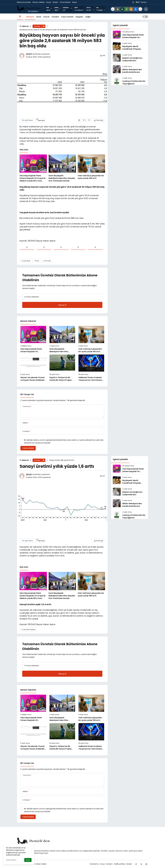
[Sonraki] (140, 9)
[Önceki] (112, 9)
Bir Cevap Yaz (27, 394)
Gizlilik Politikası (11, 860)
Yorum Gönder (28, 448)
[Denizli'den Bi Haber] (29, 9)
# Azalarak (25, 261)
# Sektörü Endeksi (28, 630)
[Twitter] (141, 864)
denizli (29, 54)
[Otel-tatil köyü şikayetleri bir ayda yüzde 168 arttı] (91, 168)
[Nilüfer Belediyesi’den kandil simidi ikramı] (129, 69)
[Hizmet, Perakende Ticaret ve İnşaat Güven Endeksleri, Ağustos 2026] (33, 368)
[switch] (145, 16)
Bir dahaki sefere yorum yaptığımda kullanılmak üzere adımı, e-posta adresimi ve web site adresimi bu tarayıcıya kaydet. (63, 441)
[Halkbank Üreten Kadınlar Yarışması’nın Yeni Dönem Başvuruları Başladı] (91, 368)
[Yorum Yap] (79, 120)
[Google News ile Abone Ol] (27, 120)
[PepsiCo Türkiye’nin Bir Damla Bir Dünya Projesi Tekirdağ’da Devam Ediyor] (62, 368)
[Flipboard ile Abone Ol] (40, 120)
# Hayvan (47, 261)
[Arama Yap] (146, 9)
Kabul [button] (28, 860)
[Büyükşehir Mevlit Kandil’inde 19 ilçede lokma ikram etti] (129, 46)
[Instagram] (146, 864)
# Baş (37, 261)
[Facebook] (136, 864)
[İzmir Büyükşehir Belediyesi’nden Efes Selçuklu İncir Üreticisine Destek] (62, 168)
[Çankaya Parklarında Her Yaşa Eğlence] (129, 81)
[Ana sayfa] (20, 16)
